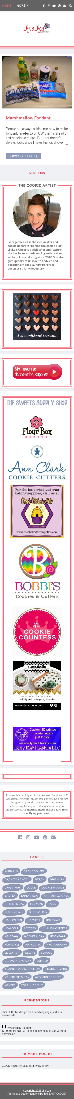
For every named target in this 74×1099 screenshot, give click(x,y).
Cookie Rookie (53, 887)
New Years (57, 936)
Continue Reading (23, 155)
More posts (37, 173)
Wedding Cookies (48, 977)
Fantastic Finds (56, 895)
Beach (39, 879)
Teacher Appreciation (22, 969)
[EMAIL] (53, 837)
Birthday (57, 879)
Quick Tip (12, 952)
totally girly (32, 985)
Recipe (30, 952)
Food (52, 904)
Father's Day (14, 904)
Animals (11, 871)
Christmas (13, 887)
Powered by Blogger (18, 1027)
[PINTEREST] (45, 837)
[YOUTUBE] (36, 837)
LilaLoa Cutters (54, 928)
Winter (10, 985)
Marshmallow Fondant (28, 117)
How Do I (11, 928)
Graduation (38, 912)
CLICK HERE (10, 1065)
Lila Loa (46, 1090)
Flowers (36, 904)
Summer (42, 961)
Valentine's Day (17, 977)
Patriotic (33, 944)
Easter (10, 895)
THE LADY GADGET (55, 1093)
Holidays (53, 920)
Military (11, 936)
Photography (56, 944)
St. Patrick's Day (18, 961)
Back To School (17, 879)
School (46, 952)
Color (31, 887)
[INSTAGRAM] (28, 837)
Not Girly (12, 944)
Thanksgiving (56, 969)
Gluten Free (14, 912)
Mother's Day (34, 936)
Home (6, 6)
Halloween (13, 920)
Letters (30, 928)
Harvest (34, 920)
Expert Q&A (29, 895)
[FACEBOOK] (20, 837)
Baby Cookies (34, 871)
